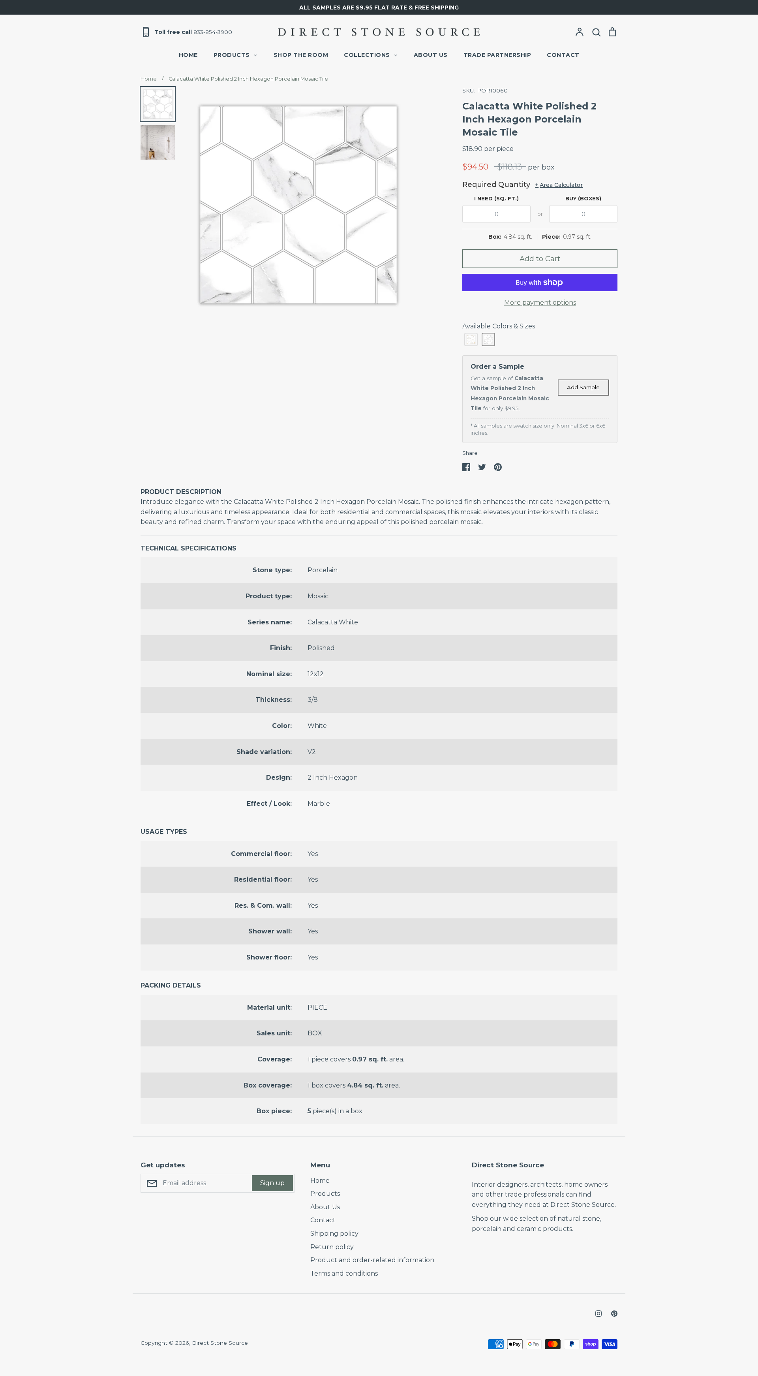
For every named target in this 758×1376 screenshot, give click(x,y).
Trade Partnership (497, 54)
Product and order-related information (372, 1260)
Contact (563, 54)
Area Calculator (559, 184)
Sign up (272, 1183)
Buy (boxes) (583, 198)
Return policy (332, 1247)
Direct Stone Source (220, 1343)
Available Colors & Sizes (498, 326)
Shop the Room (301, 54)
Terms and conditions (344, 1273)
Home (188, 54)
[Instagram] (598, 1313)
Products (232, 54)
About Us (431, 54)
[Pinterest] (614, 1313)
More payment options (540, 302)
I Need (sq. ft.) (496, 198)
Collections (367, 54)
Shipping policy (334, 1233)
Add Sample (583, 387)
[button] (471, 339)
